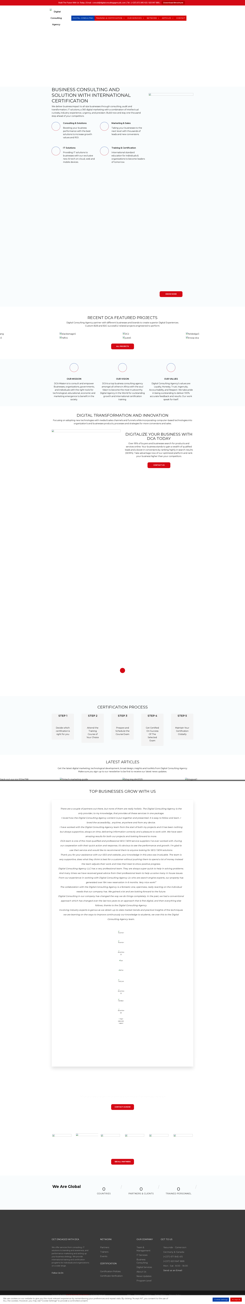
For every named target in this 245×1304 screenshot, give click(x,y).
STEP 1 (62, 715)
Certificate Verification (111, 1276)
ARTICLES (166, 18)
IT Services (142, 1255)
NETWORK (152, 18)
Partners (104, 1247)
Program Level (144, 1280)
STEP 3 (122, 715)
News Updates (144, 1276)
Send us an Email (172, 1270)
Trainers (104, 1252)
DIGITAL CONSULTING (83, 18)
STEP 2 (92, 715)
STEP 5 (182, 715)
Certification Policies (110, 1271)
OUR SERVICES (134, 18)
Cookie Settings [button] (221, 1300)
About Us (141, 1272)
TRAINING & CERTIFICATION (109, 18)
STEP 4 (152, 715)
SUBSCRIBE (174, 1213)
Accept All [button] (236, 1300)
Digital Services (144, 1267)
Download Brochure (173, 2)
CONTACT (180, 18)
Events (103, 1256)
